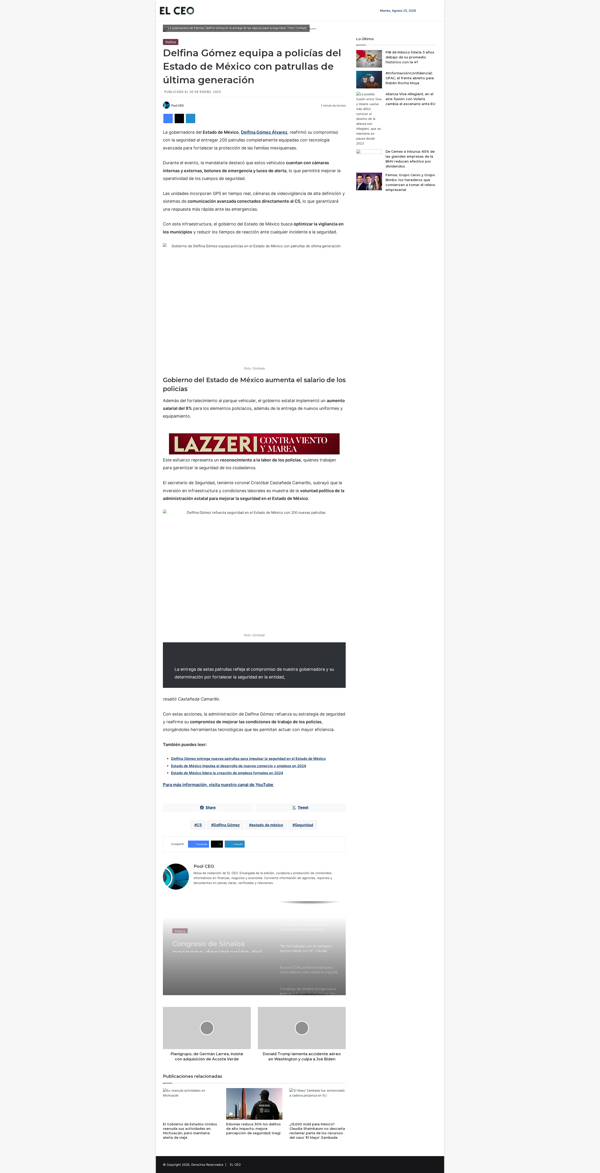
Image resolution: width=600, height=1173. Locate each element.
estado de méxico (267, 825)
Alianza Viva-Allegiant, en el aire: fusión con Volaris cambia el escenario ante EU (410, 99)
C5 (199, 825)
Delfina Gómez (227, 825)
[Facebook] (168, 118)
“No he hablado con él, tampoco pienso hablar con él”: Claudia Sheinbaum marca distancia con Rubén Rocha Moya (221, 944)
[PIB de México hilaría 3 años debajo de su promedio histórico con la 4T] (369, 59)
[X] (179, 118)
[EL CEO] (177, 10)
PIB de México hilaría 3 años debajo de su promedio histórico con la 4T (410, 57)
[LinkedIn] (190, 118)
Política (170, 42)
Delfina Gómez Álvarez (264, 132)
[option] (254, 948)
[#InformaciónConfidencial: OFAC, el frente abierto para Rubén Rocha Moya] (369, 79)
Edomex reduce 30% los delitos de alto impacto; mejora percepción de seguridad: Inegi (253, 1128)
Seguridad (304, 825)
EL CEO (235, 1164)
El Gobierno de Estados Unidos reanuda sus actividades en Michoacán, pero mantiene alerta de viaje (190, 1131)
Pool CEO (177, 105)
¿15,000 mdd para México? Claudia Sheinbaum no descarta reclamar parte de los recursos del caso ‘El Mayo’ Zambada (317, 1131)
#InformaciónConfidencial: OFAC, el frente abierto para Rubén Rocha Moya (410, 78)
